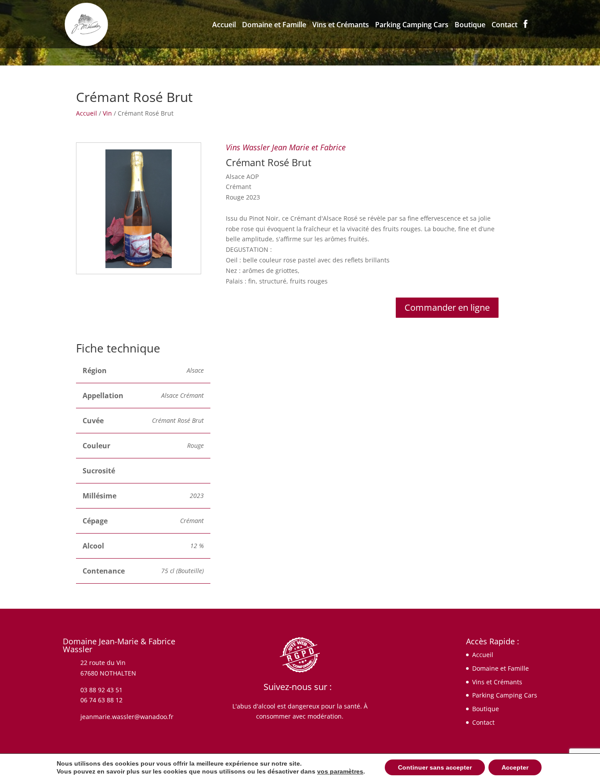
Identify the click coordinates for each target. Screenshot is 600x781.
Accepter (515, 767)
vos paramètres (340, 771)
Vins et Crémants (340, 25)
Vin (107, 113)
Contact (504, 25)
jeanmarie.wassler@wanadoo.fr (126, 716)
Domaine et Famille (274, 25)
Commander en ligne (447, 307)
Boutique (470, 25)
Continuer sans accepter (435, 767)
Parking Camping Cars (411, 25)
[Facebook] (526, 34)
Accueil (224, 25)
